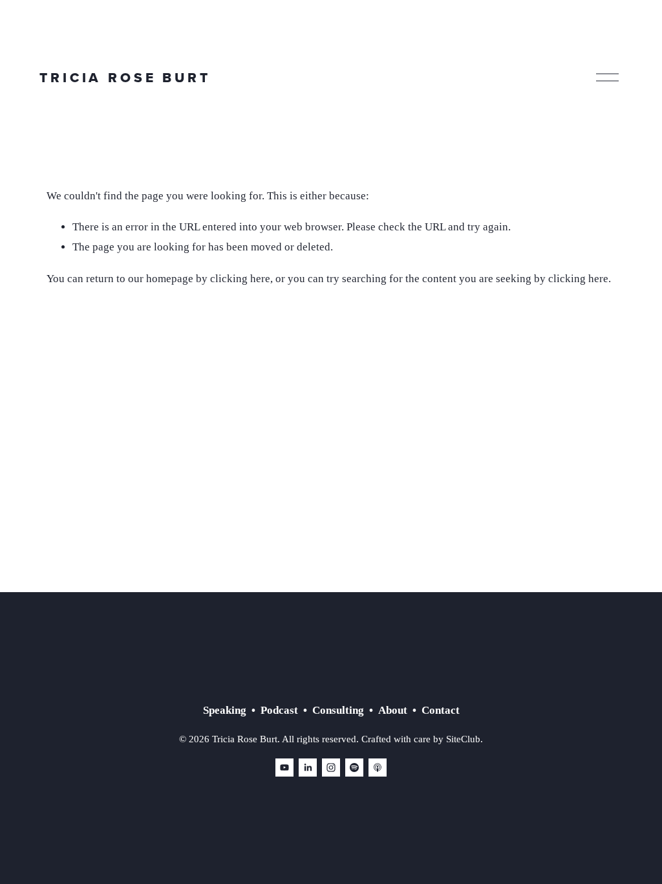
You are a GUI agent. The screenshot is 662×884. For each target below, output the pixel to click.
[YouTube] (284, 767)
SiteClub (463, 739)
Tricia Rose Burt (124, 77)
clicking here (240, 278)
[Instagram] (331, 767)
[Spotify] (354, 767)
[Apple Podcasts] (377, 767)
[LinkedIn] (308, 767)
